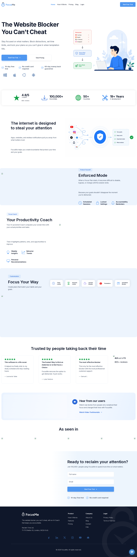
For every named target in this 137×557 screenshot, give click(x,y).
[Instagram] (72, 537)
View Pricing (40, 58)
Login (82, 4)
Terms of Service (109, 521)
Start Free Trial (128, 4)
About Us (89, 518)
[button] (35, 406)
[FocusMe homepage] (8, 4)
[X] (64, 537)
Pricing (71, 4)
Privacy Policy (108, 518)
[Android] (88, 537)
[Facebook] (48, 537)
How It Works (62, 4)
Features (71, 521)
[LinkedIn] (56, 537)
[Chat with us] (132, 552)
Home (53, 4)
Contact (88, 524)
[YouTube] (80, 537)
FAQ (87, 527)
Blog (76, 4)
